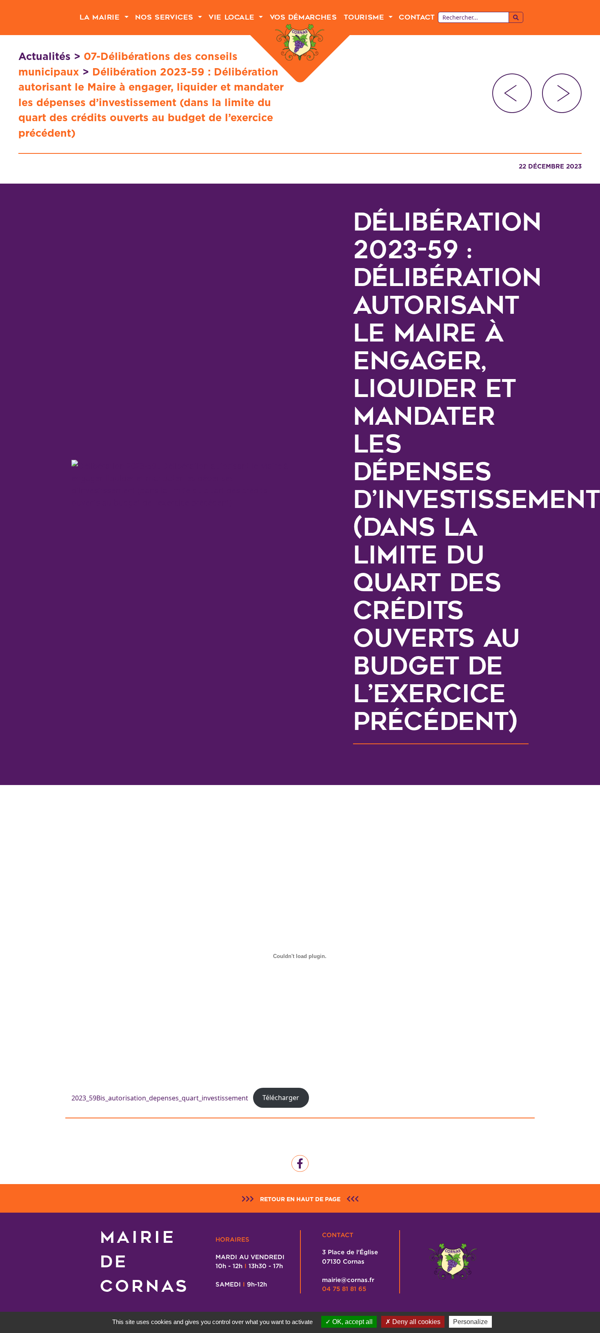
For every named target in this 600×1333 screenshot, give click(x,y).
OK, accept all (352, 1321)
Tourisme (365, 17)
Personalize (470, 1321)
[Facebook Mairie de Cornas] (300, 1163)
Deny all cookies (415, 1321)
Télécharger (280, 1097)
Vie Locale (233, 17)
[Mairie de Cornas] (300, 42)
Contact (417, 17)
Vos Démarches (303, 17)
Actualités (44, 56)
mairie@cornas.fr (348, 1279)
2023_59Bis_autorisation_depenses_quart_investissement (159, 1097)
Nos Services (165, 17)
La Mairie (101, 17)
